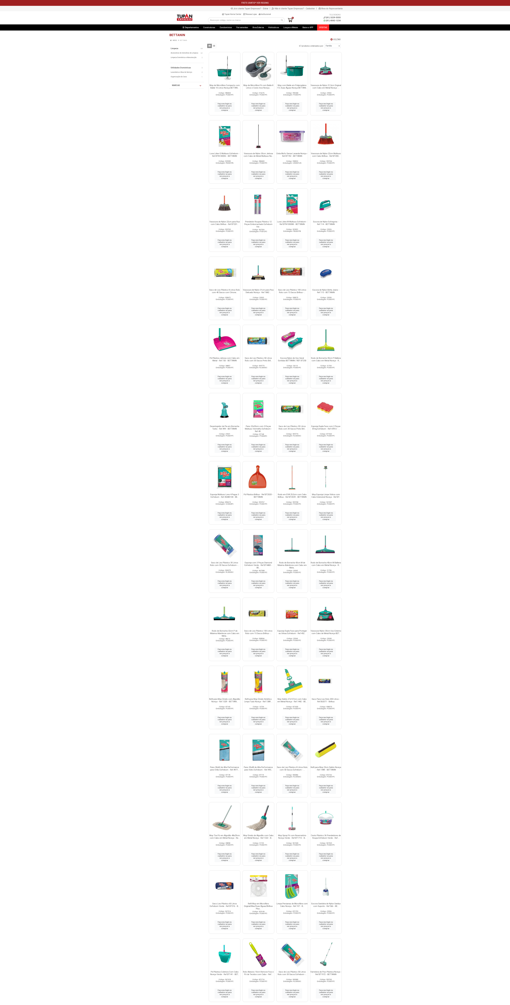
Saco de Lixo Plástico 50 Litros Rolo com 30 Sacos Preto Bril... (258, 359)
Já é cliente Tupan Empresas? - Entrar (250, 8)
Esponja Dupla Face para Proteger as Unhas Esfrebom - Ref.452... (292, 632)
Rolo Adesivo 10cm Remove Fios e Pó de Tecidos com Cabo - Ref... (258, 973)
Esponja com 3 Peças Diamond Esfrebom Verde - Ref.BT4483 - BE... (258, 565)
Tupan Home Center (232, 14)
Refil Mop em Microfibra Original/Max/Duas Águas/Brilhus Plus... (258, 906)
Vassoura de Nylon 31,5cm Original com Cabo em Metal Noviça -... (326, 86)
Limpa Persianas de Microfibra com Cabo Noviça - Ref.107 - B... (292, 904)
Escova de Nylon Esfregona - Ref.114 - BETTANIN (326, 223)
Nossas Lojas (251, 14)
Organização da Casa (179, 77)
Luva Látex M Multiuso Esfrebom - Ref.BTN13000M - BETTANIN (292, 223)
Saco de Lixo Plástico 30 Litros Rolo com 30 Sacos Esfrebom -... (224, 563)
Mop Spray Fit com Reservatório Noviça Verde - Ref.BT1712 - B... (292, 836)
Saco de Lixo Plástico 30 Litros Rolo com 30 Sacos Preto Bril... (292, 427)
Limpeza (174, 48)
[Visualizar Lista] (214, 46)
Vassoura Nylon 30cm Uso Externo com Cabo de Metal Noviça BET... (326, 632)
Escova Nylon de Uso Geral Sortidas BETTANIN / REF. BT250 (292, 359)
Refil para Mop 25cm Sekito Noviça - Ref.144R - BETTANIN (326, 768)
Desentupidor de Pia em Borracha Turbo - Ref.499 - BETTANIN (224, 427)
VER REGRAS (262, 3)
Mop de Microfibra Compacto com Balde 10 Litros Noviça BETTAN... (225, 86)
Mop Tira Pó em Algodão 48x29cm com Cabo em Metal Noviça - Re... (224, 836)
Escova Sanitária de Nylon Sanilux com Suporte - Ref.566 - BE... (326, 904)
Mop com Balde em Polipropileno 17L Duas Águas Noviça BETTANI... (292, 86)
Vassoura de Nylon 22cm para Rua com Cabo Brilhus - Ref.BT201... (224, 223)
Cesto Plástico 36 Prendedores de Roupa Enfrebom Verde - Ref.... (326, 836)
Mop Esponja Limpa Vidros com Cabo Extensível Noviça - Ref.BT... (325, 495)
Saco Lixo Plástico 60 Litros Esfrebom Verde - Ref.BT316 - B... (224, 904)
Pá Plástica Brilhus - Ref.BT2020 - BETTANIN (258, 495)
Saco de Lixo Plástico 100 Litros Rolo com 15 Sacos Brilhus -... (292, 291)
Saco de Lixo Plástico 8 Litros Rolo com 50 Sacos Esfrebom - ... (292, 768)
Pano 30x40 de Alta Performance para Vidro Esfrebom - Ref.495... (258, 768)
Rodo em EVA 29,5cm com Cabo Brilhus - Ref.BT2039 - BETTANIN (292, 495)
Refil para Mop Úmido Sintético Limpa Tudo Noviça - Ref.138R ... (258, 700)
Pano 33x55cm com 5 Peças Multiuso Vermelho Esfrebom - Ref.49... (258, 429)
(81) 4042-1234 (333, 20)
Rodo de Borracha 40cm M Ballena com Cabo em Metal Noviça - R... (326, 563)
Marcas (176, 85)
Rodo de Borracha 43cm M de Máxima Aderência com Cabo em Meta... (292, 565)
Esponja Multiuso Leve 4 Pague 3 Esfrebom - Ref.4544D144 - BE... (224, 495)
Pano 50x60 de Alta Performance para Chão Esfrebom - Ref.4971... (224, 768)
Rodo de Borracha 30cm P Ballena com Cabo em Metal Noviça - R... (326, 359)
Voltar (337, 39)
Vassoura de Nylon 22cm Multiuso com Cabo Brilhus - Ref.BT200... (326, 154)
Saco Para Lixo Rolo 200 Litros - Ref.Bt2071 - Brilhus (326, 700)
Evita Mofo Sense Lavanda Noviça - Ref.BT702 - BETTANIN (292, 154)
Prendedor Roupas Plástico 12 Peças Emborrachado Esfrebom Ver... (258, 224)
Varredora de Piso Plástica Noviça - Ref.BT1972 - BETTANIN (325, 973)
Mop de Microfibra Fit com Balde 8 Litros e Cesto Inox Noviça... (258, 86)
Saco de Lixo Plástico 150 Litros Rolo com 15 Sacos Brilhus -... (258, 632)
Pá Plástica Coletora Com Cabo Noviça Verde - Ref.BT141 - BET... (224, 973)
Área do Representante (332, 8)
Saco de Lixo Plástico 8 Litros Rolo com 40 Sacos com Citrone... (224, 291)
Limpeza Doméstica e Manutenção (183, 57)
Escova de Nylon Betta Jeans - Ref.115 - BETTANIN (326, 291)
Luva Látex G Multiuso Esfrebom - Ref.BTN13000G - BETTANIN (224, 154)
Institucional (265, 14)
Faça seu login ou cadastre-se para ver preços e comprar (224, 107)
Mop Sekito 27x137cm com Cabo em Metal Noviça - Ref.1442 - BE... (292, 700)
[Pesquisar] (282, 20)
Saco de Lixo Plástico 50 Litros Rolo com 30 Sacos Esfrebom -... (292, 973)
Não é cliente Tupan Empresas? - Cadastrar (295, 8)
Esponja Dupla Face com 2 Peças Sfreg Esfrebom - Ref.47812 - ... (325, 427)
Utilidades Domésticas (181, 68)
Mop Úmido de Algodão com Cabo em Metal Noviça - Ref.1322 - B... (258, 836)
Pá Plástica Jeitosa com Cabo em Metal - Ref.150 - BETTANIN (224, 359)
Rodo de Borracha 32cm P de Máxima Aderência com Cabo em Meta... (224, 633)
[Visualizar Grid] (209, 46)
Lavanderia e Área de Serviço (181, 72)
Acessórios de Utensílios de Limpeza (184, 53)
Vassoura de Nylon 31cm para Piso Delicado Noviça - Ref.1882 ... (258, 291)
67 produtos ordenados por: (311, 46)
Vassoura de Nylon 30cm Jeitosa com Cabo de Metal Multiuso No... (258, 154)
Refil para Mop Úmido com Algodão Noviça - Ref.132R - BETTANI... (224, 700)
